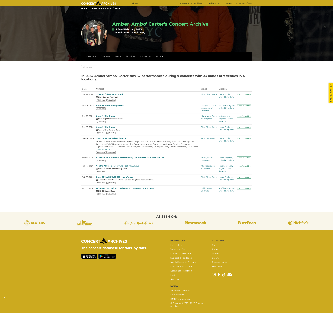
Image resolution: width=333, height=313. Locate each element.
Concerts (105, 56)
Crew (214, 245)
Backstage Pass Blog (181, 271)
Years (117, 8)
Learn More (176, 245)
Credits (215, 258)
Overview (91, 56)
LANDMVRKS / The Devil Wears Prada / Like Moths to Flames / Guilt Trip (130, 157)
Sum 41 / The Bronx (105, 116)
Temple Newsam (208, 138)
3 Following (138, 32)
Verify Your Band (178, 249)
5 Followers (122, 32)
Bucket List (145, 56)
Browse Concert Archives (190, 3)
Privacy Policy (177, 294)
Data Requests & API (181, 266)
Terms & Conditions (180, 290)
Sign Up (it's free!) (243, 3)
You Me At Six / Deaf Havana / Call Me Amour (117, 166)
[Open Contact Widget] (4, 298)
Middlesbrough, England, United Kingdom (226, 168)
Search (137, 3)
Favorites (130, 56)
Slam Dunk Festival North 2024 (111, 138)
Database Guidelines (181, 253)
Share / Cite (330, 95)
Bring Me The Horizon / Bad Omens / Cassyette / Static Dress (125, 188)
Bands (117, 56)
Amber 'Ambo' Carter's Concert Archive (160, 24)
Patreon (216, 249)
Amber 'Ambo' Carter (101, 8)
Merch (215, 253)
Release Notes (219, 262)
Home (84, 8)
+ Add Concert (214, 3)
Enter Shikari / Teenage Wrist (110, 105)
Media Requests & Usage (183, 262)
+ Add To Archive (244, 94)
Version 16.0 (218, 266)
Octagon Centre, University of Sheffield (208, 108)
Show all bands (103, 149)
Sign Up (174, 279)
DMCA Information (180, 299)
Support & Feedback (181, 258)
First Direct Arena (209, 94)
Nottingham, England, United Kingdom (226, 118)
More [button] (159, 56)
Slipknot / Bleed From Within (110, 94)
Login (229, 3)
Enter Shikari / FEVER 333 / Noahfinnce (114, 177)
